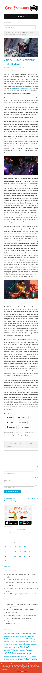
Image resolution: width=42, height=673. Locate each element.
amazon (11, 633)
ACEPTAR (22, 671)
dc (19, 638)
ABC (6, 633)
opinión (26, 432)
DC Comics (26, 638)
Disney (33, 639)
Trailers (27, 659)
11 (15, 547)
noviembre (25, 32)
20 (25, 551)
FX (17, 641)
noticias (24, 647)
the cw (30, 656)
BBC (29, 636)
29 (34, 556)
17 (10, 551)
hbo (30, 641)
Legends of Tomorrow (17, 644)
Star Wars (18, 656)
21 (29, 551)
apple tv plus (20, 636)
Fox (15, 642)
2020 (18, 32)
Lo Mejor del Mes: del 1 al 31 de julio (17, 580)
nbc (11, 647)
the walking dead (12, 659)
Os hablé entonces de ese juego (22, 88)
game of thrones (23, 642)
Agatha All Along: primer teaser (26, 615)
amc (10, 636)
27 (25, 556)
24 (10, 556)
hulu (8, 644)
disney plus (8, 641)
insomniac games (19, 432)
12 (20, 547)
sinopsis (29, 653)
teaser (24, 656)
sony (20, 435)
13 (25, 547)
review (22, 650)
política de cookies (11, 668)
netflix (16, 647)
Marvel (27, 644)
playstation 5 (15, 435)
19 (20, 551)
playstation (31, 432)
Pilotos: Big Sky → (33, 498)
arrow (26, 636)
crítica (11, 432)
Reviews (30, 650)
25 (15, 556)
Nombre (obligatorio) (10, 473)
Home (12, 32)
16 (5, 551)
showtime (23, 654)
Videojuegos (12, 70)
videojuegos (26, 435)
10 (10, 547)
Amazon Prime (20, 633)
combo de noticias (13, 639)
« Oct (5, 566)
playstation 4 (7, 435)
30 (5, 561)
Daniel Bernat (8, 68)
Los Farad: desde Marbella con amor (22, 618)
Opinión (6, 70)
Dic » (10, 566)
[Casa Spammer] (21, 7)
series (8, 652)
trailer (20, 658)
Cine (6, 638)
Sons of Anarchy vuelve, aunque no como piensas (21, 594)
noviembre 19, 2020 (18, 68)
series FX (16, 653)
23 (5, 556)
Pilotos (16, 650)
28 (29, 556)
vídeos (34, 658)
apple (14, 636)
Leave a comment (31, 68)
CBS (33, 636)
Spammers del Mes (9, 656)
